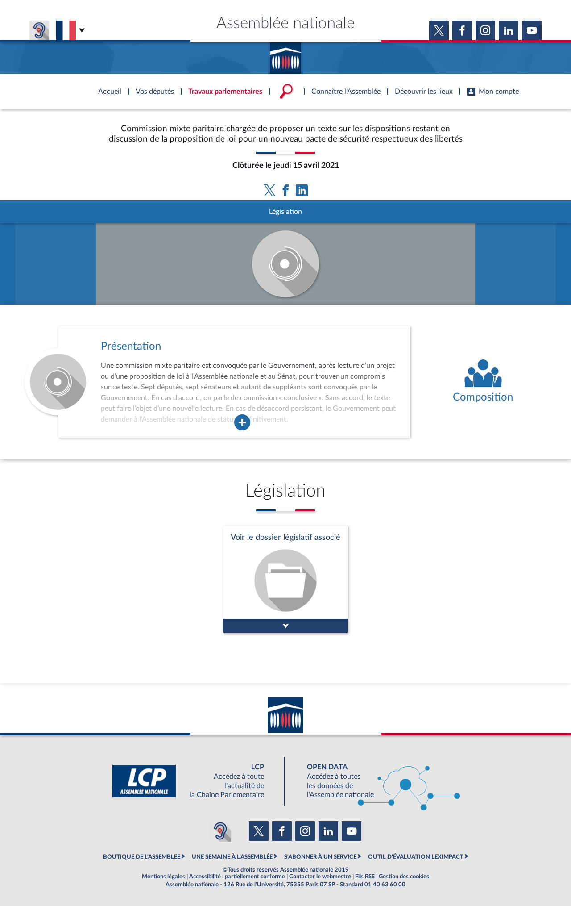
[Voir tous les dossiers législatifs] (285, 579)
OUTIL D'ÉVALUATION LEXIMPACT (415, 857)
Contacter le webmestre (320, 876)
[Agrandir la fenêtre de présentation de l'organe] (242, 422)
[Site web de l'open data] (376, 781)
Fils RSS (365, 876)
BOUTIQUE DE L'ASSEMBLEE (141, 857)
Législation (285, 211)
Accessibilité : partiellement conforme (237, 876)
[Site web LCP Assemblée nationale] (195, 781)
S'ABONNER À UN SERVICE (320, 857)
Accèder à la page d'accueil (285, 55)
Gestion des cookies (404, 876)
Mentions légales (163, 876)
